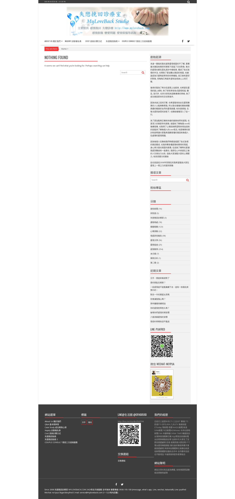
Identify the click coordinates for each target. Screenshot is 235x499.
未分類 (153, 253)
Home (64, 49)
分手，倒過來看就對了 (159, 278)
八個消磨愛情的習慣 (159, 317)
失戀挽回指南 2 (51, 439)
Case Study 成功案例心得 (56, 427)
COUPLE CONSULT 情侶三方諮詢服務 (137, 41)
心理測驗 (154, 231)
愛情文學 (154, 240)
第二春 (153, 262)
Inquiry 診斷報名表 (73, 41)
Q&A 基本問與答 (52, 424)
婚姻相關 (154, 226)
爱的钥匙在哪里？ (158, 282)
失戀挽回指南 (112, 41)
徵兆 (90, 422)
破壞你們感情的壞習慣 (159, 312)
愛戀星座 (154, 244)
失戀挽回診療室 (157, 217)
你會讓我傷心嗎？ (158, 299)
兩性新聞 (154, 208)
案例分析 (154, 258)
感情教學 (154, 249)
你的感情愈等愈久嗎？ (159, 308)
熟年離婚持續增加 (158, 303)
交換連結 (121, 460)
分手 (84, 422)
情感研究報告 (156, 235)
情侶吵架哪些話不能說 (159, 321)
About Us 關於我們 (52, 41)
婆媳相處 (154, 222)
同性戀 (153, 213)
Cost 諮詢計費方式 (93, 41)
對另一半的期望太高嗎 (159, 294)
